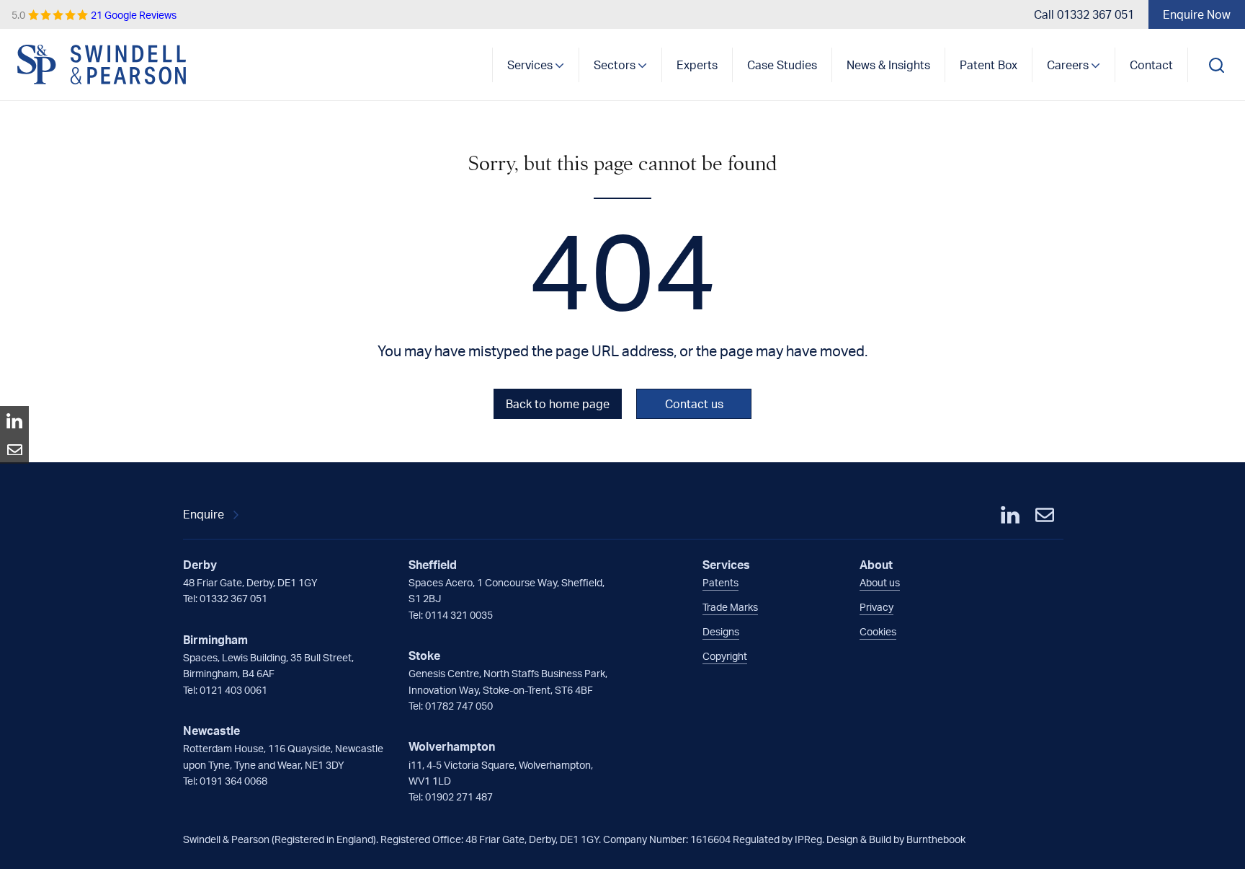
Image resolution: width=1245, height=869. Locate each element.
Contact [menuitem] (1151, 65)
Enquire (203, 514)
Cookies (878, 631)
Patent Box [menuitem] (988, 65)
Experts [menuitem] (697, 65)
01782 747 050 (459, 706)
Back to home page (558, 404)
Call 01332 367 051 (1084, 14)
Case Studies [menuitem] (782, 65)
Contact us (694, 404)
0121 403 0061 (233, 690)
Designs (720, 631)
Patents (720, 582)
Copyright (724, 656)
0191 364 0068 (233, 781)
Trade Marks (730, 607)
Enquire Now (1197, 14)
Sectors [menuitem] (614, 65)
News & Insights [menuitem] (888, 65)
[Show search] (1216, 65)
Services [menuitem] (530, 65)
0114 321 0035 (459, 615)
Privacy (876, 607)
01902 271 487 (459, 796)
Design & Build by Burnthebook (895, 839)
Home (102, 64)
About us (880, 582)
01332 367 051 (233, 598)
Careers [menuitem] (1068, 65)
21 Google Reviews (94, 15)
